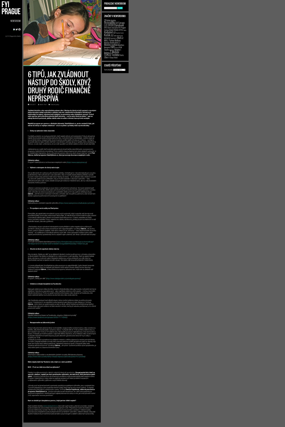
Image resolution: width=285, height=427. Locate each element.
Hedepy (106, 30)
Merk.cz (117, 42)
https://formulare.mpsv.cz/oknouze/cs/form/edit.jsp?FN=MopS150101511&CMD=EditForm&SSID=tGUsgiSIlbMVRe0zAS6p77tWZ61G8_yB (60, 243)
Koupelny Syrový (120, 33)
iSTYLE (121, 29)
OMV (112, 47)
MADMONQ (107, 38)
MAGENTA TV (114, 38)
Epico (116, 27)
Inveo (116, 29)
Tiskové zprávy (54, 104)
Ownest (116, 47)
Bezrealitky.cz (111, 22)
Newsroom (15, 21)
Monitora (121, 44)
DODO (111, 25)
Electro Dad (110, 27)
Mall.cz (120, 38)
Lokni (115, 35)
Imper (111, 29)
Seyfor (106, 49)
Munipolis (107, 47)
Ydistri (116, 57)
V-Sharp (110, 57)
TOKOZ (107, 54)
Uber (106, 57)
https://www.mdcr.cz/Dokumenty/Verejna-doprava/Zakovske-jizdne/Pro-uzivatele (56, 356)
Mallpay (118, 40)
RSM (120, 47)
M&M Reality (120, 36)
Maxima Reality (109, 42)
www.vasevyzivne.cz (50, 406)
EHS (105, 27)
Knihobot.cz (110, 32)
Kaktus (125, 30)
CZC (106, 25)
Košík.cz (108, 34)
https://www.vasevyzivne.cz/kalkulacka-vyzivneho (76, 203)
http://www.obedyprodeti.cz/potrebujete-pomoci (63, 278)
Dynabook (119, 25)
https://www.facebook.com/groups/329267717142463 (47, 317)
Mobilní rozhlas (111, 45)
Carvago (121, 22)
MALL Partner (109, 40)
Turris (122, 55)
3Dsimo (107, 20)
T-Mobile (114, 52)
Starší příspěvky (108, 69)
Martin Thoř (43, 104)
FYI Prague (122, 27)
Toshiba (115, 54)
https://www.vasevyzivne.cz (76, 162)
